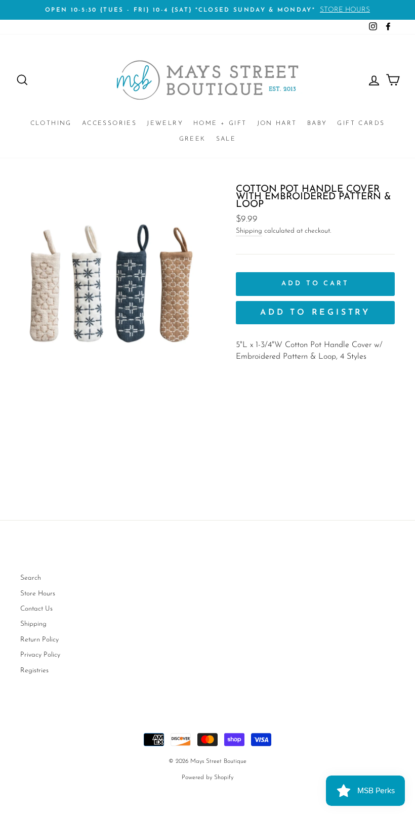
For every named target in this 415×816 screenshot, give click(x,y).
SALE (226, 139)
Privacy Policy (40, 655)
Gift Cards (361, 123)
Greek (192, 139)
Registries (34, 670)
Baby (317, 123)
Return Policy (39, 639)
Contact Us (36, 609)
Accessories (109, 123)
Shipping (249, 231)
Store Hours (37, 593)
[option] (207, 10)
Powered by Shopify (207, 778)
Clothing (51, 123)
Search (30, 578)
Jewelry (165, 123)
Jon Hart (277, 123)
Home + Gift (219, 123)
